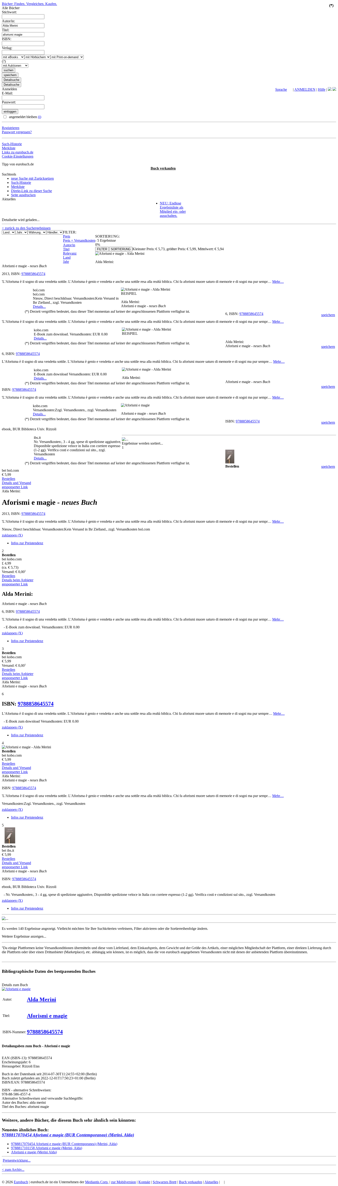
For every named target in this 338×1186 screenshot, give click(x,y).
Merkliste (8, 148)
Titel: (5, 30)
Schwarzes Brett (164, 1182)
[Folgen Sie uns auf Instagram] (334, 89)
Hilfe (321, 89)
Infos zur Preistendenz (27, 543)
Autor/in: (8, 21)
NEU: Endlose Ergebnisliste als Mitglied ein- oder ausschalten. (173, 209)
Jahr (66, 262)
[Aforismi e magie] (16, 989)
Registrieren (10, 128)
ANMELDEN (304, 89)
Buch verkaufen (163, 168)
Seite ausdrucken (23, 195)
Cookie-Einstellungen (17, 156)
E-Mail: (7, 93)
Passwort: (9, 102)
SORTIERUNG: (107, 236)
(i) (39, 117)
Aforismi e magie (47, 1016)
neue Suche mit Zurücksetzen (32, 178)
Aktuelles (211, 1182)
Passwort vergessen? (17, 132)
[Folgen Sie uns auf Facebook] (330, 89)
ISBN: (6, 39)
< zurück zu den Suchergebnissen (26, 228)
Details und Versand (16, 483)
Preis (66, 236)
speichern (328, 315)
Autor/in (69, 245)
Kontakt (144, 1182)
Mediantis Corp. (97, 1182)
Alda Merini (41, 999)
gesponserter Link (15, 487)
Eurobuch (21, 1182)
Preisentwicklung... (17, 1160)
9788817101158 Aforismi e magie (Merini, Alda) (46, 1148)
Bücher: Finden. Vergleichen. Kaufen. (29, 4)
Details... (39, 307)
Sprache (281, 89)
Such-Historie (12, 144)
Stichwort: (9, 12)
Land (67, 257)
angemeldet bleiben (24, 117)
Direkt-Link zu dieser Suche (31, 191)
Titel (66, 249)
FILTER (102, 249)
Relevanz (70, 253)
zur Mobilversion (123, 1182)
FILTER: (69, 232)
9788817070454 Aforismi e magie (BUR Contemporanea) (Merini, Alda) (68, 1134)
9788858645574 (33, 274)
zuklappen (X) (12, 535)
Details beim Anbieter (17, 580)
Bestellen (8, 479)
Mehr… (278, 282)
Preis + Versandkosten (79, 240)
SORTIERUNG (121, 249)
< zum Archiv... (13, 1170)
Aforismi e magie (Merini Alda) (34, 1152)
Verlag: (7, 48)
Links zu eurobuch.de (17, 152)
